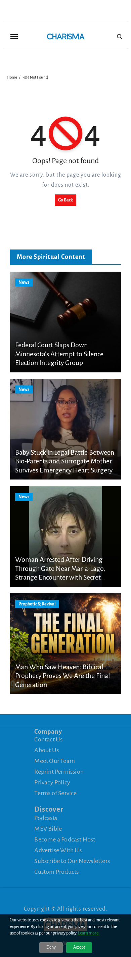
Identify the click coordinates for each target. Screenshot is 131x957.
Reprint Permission (59, 771)
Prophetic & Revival (37, 604)
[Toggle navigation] (14, 36)
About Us (46, 750)
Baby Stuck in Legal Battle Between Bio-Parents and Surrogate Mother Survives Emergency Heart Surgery (64, 461)
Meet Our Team (54, 761)
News (23, 282)
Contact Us (48, 739)
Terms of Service (55, 793)
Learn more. (88, 933)
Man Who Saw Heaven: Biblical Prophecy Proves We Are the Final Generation (62, 675)
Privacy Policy (52, 782)
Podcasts (45, 818)
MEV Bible (48, 828)
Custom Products (56, 871)
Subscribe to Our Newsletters (72, 861)
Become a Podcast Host (64, 839)
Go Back (65, 200)
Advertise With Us (57, 850)
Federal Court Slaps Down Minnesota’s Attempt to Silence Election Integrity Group (59, 353)
